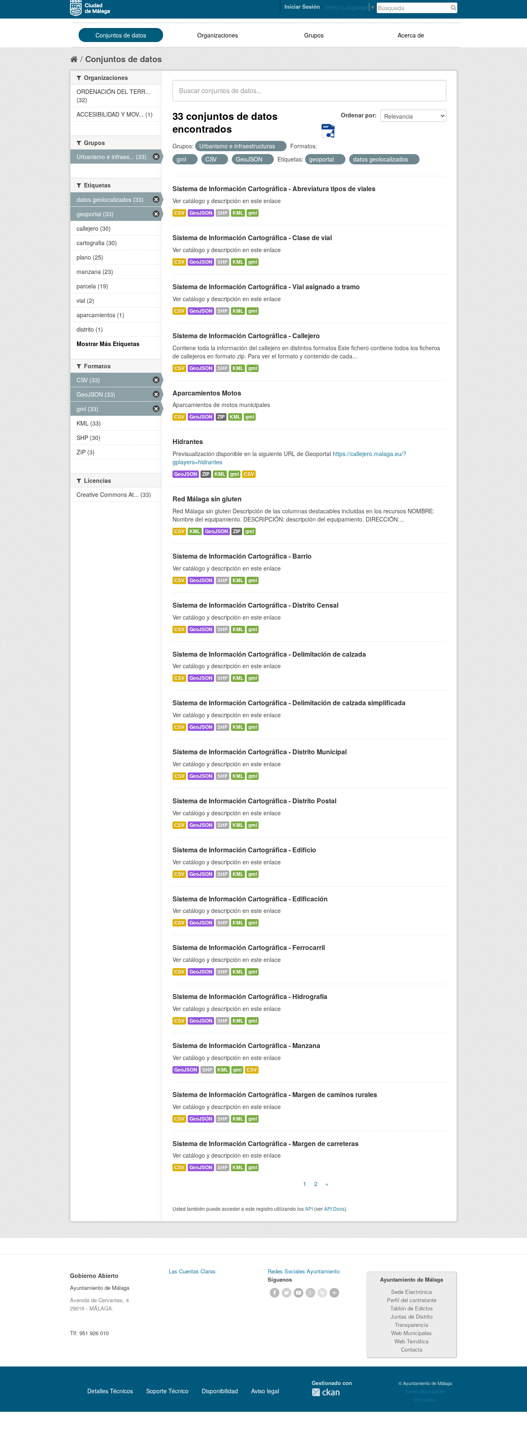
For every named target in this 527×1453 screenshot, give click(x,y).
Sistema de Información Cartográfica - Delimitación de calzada (269, 654)
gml (252, 212)
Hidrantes (188, 441)
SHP (222, 212)
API (309, 1208)
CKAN (326, 1392)
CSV (179, 212)
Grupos (314, 35)
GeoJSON (200, 212)
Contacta (411, 1349)
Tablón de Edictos (411, 1308)
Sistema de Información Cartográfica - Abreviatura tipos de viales (274, 188)
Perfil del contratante (411, 1300)
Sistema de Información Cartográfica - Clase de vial (252, 237)
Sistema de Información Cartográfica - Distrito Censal (255, 605)
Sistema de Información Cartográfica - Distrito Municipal (260, 751)
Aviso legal (265, 1391)
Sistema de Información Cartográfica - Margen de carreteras (266, 1143)
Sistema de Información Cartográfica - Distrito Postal (254, 800)
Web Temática (411, 1341)
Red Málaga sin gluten (207, 498)
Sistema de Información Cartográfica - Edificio (244, 849)
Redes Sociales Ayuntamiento (304, 1271)
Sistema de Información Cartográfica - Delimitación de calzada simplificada (289, 702)
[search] (434, 95)
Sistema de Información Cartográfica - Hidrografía (250, 996)
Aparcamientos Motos (207, 393)
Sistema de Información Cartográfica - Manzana (246, 1045)
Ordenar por (358, 115)
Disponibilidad (220, 1391)
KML (238, 212)
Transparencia (411, 1325)
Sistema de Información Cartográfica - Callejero (246, 335)
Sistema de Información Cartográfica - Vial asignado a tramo (266, 286)
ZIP (221, 416)
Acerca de (411, 35)
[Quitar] (279, 146)
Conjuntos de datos (121, 35)
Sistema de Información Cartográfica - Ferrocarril (249, 947)
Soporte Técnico (167, 1391)
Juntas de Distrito (412, 1316)
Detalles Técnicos (110, 1391)
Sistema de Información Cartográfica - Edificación (250, 898)
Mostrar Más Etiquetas (108, 343)
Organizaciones (217, 35)
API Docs (334, 1208)
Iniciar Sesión (302, 6)
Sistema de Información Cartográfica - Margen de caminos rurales (275, 1094)
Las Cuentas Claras (192, 1271)
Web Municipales (411, 1333)
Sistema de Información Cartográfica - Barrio (242, 556)
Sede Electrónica (411, 1292)
